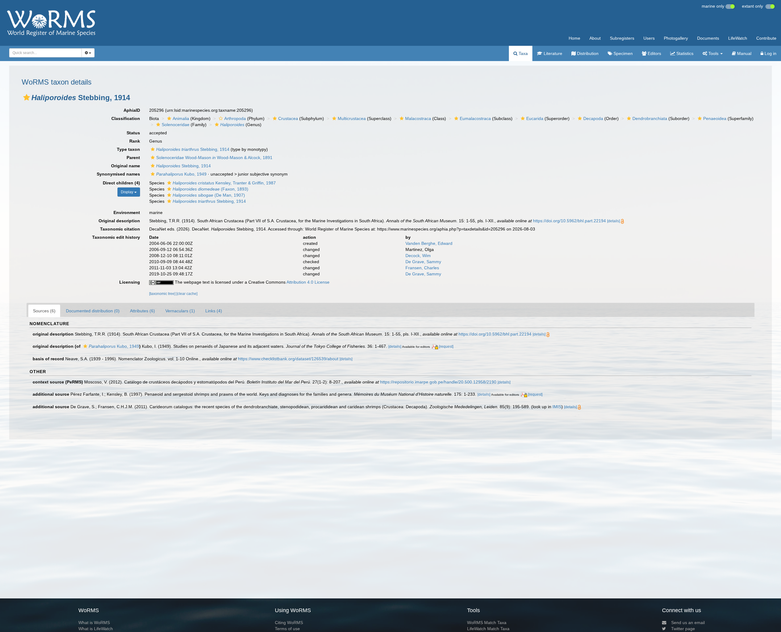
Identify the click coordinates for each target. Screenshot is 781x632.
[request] (446, 346)
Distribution (587, 53)
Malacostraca (418, 118)
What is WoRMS (94, 622)
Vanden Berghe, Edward (428, 243)
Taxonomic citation (120, 229)
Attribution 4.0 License (307, 282)
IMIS (556, 406)
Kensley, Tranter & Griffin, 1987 (224, 182)
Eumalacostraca (475, 118)
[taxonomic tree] (162, 294)
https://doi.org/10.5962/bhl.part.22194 (569, 220)
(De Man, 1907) (209, 195)
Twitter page (683, 628)
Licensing (129, 282)
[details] (613, 221)
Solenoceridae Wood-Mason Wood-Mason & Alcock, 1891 (214, 157)
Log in (769, 53)
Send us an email (688, 622)
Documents (708, 38)
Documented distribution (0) (93, 310)
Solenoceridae (175, 124)
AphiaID (132, 110)
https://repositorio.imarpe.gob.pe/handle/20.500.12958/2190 (438, 382)
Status (133, 132)
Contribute (766, 38)
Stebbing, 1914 (192, 149)
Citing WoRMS (289, 622)
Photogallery (676, 38)
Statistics (684, 53)
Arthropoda (235, 118)
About (595, 38)
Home (574, 38)
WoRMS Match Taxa (486, 622)
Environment (126, 212)
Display (127, 192)
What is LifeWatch (95, 628)
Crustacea (288, 118)
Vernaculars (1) (180, 310)
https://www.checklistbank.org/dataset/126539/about (288, 358)
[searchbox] (43, 53)
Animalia (181, 118)
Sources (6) (44, 310)
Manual (743, 53)
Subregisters (622, 38)
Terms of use (287, 628)
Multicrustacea (352, 118)
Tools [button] (713, 53)
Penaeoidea (714, 118)
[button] (26, 97)
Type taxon (128, 149)
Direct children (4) (121, 182)
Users (649, 38)
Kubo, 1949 (181, 174)
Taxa (522, 53)
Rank (134, 141)
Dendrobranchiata (649, 118)
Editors (653, 53)
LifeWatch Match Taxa (488, 628)
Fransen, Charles (422, 267)
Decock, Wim (418, 255)
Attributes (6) (142, 310)
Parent (133, 157)
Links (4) (213, 310)
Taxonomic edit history (116, 237)
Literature (552, 53)
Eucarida (534, 118)
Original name (125, 165)
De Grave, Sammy (423, 261)
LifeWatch (737, 38)
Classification (125, 118)
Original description (119, 220)
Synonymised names (118, 174)
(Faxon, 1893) (210, 189)
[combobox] (45, 52)
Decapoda (593, 118)
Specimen (622, 53)
